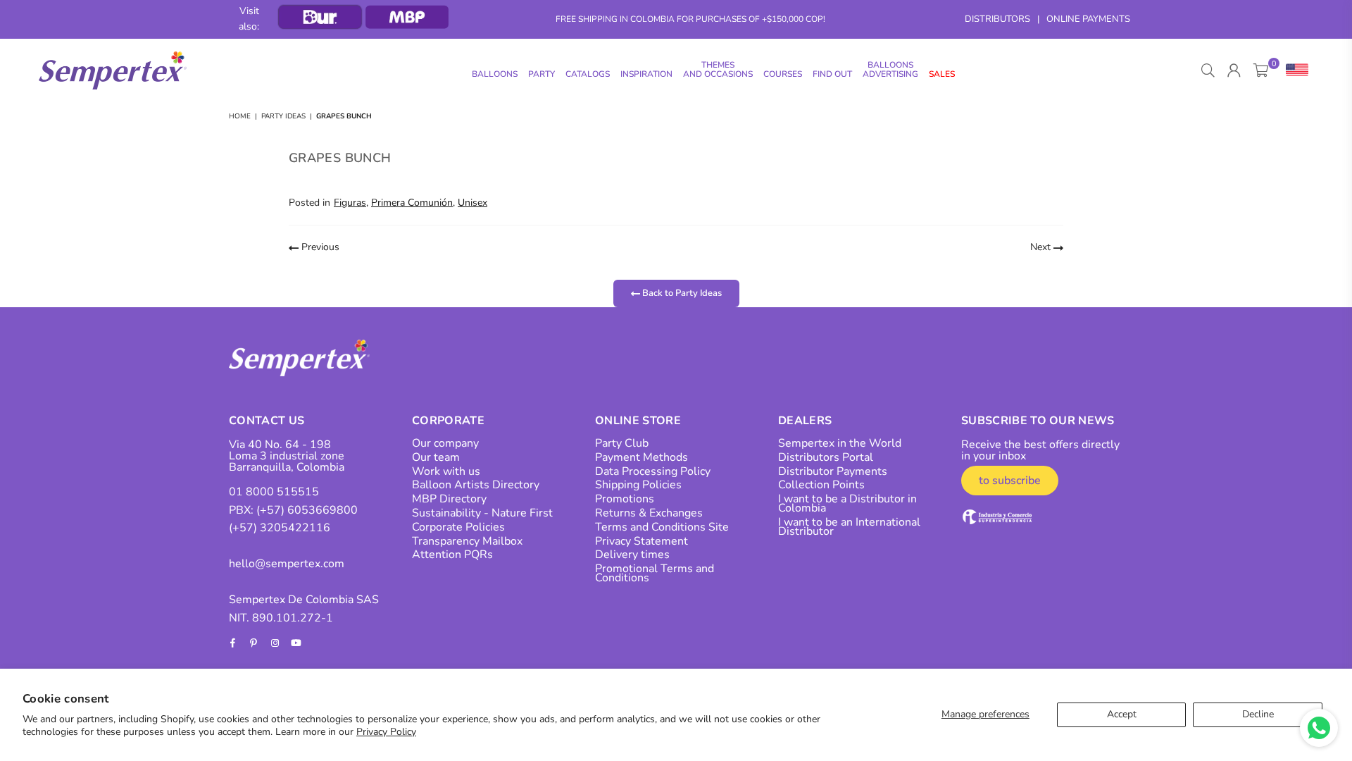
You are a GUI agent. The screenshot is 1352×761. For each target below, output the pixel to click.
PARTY (541, 74)
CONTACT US (266, 420)
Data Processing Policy (653, 471)
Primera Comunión (412, 202)
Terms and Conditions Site (662, 527)
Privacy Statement (641, 541)
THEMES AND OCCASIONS (718, 69)
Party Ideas (283, 116)
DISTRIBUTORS (997, 19)
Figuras (350, 202)
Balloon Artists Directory (475, 485)
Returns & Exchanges (649, 513)
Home (240, 116)
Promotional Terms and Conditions (654, 573)
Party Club (622, 443)
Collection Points (821, 485)
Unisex (472, 202)
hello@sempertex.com (286, 563)
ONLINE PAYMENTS (1088, 19)
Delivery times (632, 554)
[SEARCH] (1208, 70)
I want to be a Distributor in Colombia (847, 503)
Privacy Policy (386, 731)
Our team (436, 457)
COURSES (782, 74)
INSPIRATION (646, 74)
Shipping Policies (638, 485)
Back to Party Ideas (681, 293)
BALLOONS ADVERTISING (890, 69)
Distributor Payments (832, 471)
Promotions (624, 499)
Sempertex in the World (839, 443)
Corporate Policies (458, 527)
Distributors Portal (825, 457)
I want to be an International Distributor (849, 526)
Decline (1258, 714)
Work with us (446, 471)
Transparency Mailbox (467, 541)
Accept (1122, 714)
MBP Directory (449, 499)
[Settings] (1294, 70)
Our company (445, 443)
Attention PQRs (452, 554)
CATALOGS (587, 74)
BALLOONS (495, 74)
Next (1041, 247)
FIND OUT (832, 74)
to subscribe (1010, 480)
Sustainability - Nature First (482, 513)
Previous (319, 247)
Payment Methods (641, 457)
